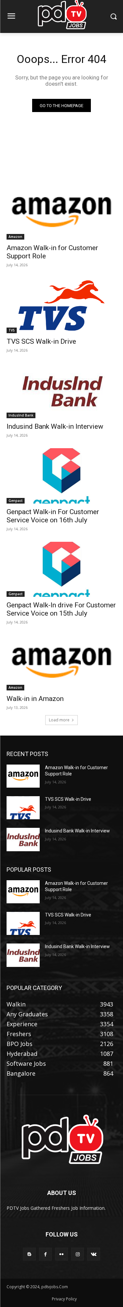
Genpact (16, 500)
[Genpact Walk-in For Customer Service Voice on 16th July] (61, 476)
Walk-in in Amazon (35, 699)
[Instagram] (77, 1254)
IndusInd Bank (21, 415)
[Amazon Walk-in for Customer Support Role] (61, 212)
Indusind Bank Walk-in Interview (55, 426)
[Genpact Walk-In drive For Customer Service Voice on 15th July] (61, 569)
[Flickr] (61, 1254)
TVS (12, 330)
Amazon (15, 236)
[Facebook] (45, 1254)
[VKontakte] (93, 1254)
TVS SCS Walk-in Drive (41, 341)
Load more (59, 720)
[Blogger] (29, 1254)
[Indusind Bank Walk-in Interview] (61, 391)
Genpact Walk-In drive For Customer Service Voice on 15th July (61, 609)
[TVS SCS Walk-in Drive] (61, 305)
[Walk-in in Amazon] (61, 662)
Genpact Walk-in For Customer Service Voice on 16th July (53, 516)
